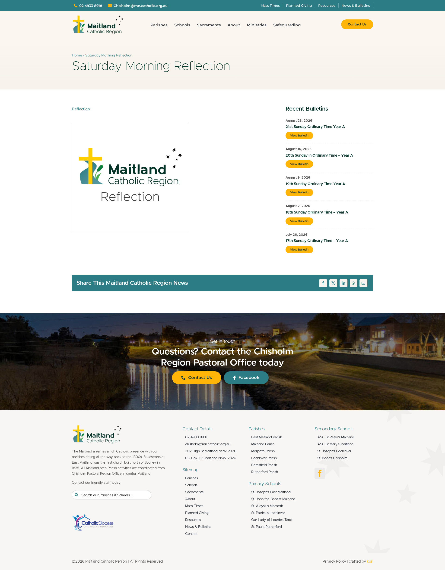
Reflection (81, 108)
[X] (333, 283)
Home (77, 55)
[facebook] (320, 473)
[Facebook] (323, 283)
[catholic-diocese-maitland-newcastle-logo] (93, 516)
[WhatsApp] (353, 283)
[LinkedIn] (343, 283)
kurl (370, 561)
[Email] (363, 283)
